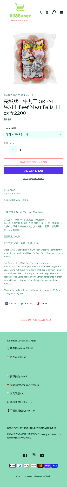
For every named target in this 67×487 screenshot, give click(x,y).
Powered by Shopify (43, 476)
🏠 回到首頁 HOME (17, 357)
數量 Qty (9, 142)
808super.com (29, 476)
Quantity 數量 (10, 128)
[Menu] (61, 12)
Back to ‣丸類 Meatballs (36, 320)
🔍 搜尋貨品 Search (17, 376)
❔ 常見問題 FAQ (16, 393)
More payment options (33, 178)
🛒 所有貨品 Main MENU (20, 348)
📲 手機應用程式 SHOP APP (21, 410)
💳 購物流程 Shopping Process (23, 385)
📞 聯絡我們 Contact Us (19, 402)
